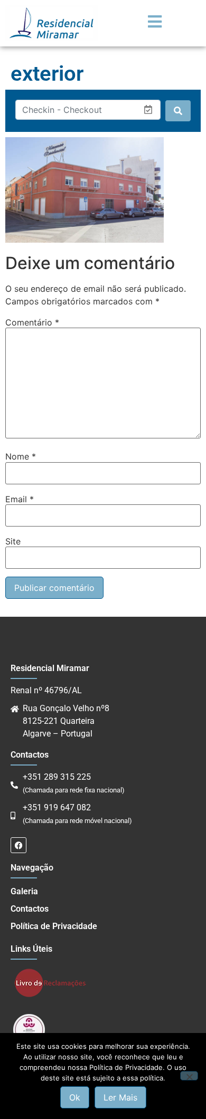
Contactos (30, 909)
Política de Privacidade (54, 926)
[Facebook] (18, 845)
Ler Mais (120, 1097)
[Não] (189, 1075)
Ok (74, 1097)
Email (19, 499)
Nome (20, 456)
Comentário (32, 322)
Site (13, 541)
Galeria (24, 891)
